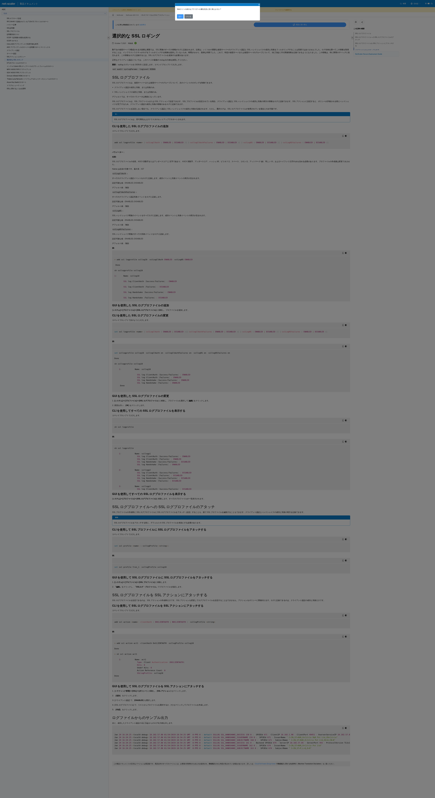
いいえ (188, 16)
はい (180, 16)
